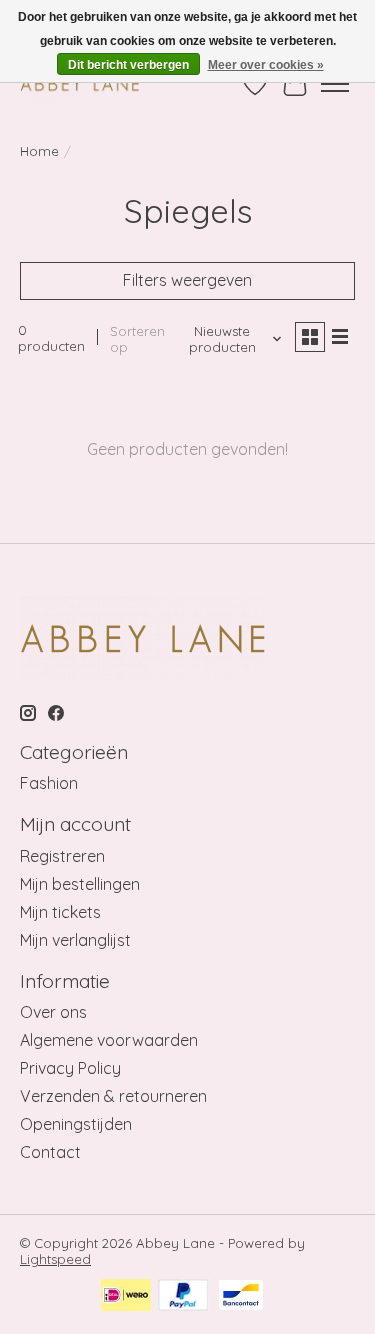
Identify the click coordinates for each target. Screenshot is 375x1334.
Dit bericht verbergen (128, 65)
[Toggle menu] (335, 84)
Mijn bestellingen (80, 884)
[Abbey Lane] (79, 83)
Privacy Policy (70, 1068)
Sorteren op (137, 339)
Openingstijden (76, 1124)
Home (39, 151)
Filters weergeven (187, 280)
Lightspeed (55, 1259)
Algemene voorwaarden (109, 1040)
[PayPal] (183, 1296)
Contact (50, 1152)
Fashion (49, 783)
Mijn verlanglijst (75, 940)
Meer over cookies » (266, 65)
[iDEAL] (126, 1296)
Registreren (62, 856)
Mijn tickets (60, 912)
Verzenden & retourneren (113, 1096)
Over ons (53, 1012)
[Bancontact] (241, 1296)
